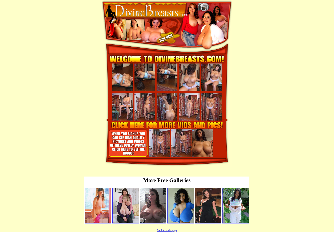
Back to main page (167, 230)
